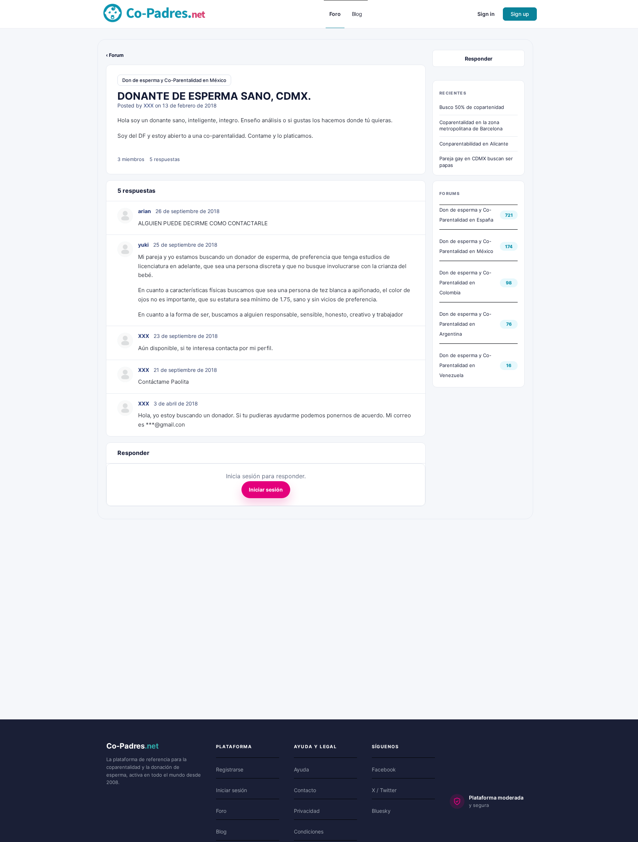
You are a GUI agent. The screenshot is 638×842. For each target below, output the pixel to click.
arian (144, 211)
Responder (479, 58)
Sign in (486, 14)
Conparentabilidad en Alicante (473, 144)
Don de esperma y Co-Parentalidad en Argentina (465, 324)
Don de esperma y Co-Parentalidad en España (466, 215)
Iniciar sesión (266, 489)
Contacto (305, 790)
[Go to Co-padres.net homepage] (154, 13)
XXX (149, 105)
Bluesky (381, 811)
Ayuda (301, 769)
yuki (143, 245)
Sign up (520, 14)
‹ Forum (115, 55)
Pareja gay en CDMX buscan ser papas (476, 161)
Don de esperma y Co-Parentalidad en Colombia (465, 282)
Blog (221, 831)
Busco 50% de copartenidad (471, 107)
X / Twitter (384, 790)
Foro (221, 811)
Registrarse (229, 769)
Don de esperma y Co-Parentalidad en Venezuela (465, 365)
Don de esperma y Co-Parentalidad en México (174, 80)
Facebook (384, 769)
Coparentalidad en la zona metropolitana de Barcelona (470, 125)
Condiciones (308, 831)
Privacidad (307, 811)
